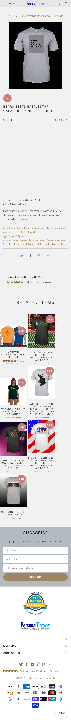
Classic (43, 240)
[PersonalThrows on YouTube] (32, 664)
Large (30, 144)
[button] (9, 360)
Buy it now (35, 187)
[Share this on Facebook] (30, 255)
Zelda (60, 243)
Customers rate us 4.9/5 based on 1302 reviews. (40, 671)
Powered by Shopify (46, 678)
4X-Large (22, 152)
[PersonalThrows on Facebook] (26, 664)
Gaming (57, 240)
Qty (5, 162)
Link (11, 243)
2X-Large (55, 144)
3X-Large (9, 152)
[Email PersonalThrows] (49, 664)
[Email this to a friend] (48, 255)
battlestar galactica (20, 240)
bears (31, 240)
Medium (19, 144)
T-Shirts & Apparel (26, 231)
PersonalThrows (30, 678)
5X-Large (36, 152)
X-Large (42, 144)
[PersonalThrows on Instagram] (43, 664)
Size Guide (59, 120)
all (15, 228)
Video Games (51, 243)
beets (37, 240)
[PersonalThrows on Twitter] (20, 664)
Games (50, 240)
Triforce (41, 243)
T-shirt (17, 243)
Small (8, 144)
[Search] (59, 3)
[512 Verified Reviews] (35, 616)
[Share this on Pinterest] (39, 255)
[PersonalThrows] (35, 3)
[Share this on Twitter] (22, 255)
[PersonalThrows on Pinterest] (38, 664)
